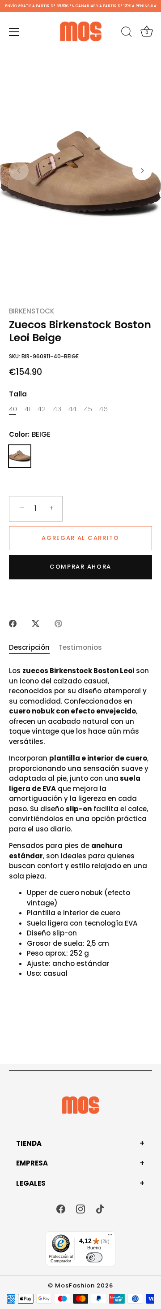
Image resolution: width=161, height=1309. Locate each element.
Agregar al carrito (80, 538)
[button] (19, 170)
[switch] (94, 1257)
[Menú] (14, 32)
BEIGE (19, 456)
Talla (18, 394)
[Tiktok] (100, 1208)
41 (27, 409)
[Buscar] (126, 33)
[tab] (34, 648)
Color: (30, 435)
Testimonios (80, 647)
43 (57, 409)
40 (13, 409)
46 (103, 409)
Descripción (29, 647)
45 (88, 409)
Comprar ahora (80, 566)
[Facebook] (60, 1208)
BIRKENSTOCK (31, 311)
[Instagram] (80, 1208)
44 (72, 409)
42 (42, 409)
